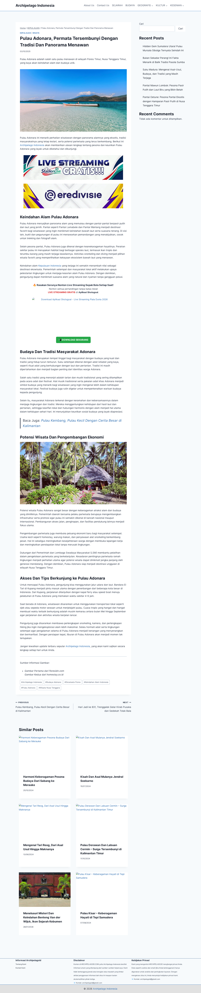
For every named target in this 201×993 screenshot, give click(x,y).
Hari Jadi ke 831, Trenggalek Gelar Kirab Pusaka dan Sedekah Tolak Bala (104, 706)
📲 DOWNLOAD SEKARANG (73, 339)
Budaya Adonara (53, 682)
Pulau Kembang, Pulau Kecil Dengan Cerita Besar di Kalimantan (42, 706)
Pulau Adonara (28, 688)
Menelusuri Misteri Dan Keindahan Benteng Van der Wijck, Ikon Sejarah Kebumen (42, 917)
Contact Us (103, 5)
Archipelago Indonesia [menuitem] (32, 145)
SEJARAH (117, 5)
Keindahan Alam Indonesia (96, 682)
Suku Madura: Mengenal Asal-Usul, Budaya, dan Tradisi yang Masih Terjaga (162, 73)
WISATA (36, 33)
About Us (89, 5)
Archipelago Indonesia (78, 646)
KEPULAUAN (25, 33)
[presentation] (45, 753)
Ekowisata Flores (73, 682)
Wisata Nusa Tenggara (49, 688)
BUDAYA (130, 5)
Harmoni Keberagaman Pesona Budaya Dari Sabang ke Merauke (43, 781)
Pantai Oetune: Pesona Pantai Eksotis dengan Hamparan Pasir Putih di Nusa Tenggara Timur (164, 101)
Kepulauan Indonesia (49, 265)
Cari (141, 23)
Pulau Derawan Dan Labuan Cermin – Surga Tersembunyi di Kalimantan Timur (101, 849)
